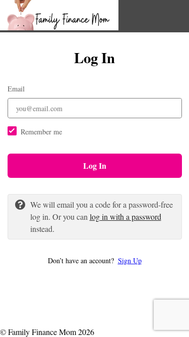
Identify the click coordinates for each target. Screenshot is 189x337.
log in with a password (125, 216)
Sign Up (130, 260)
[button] (95, 260)
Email (16, 88)
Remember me (41, 131)
